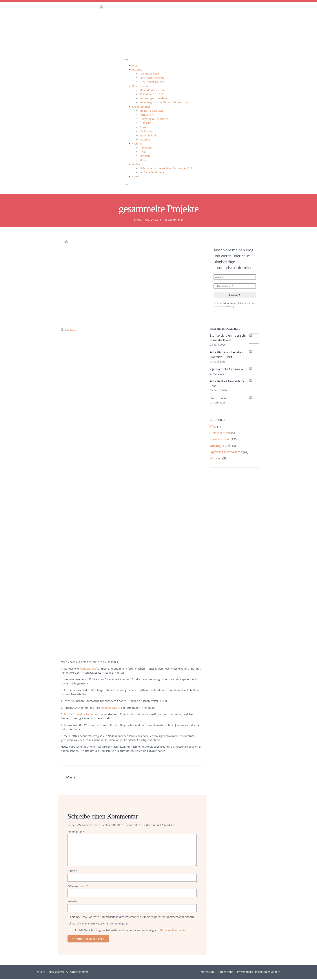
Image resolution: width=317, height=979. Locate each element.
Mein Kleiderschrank (152, 90)
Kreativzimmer (141, 106)
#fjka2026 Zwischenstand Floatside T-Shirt (227, 354)
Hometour (146, 147)
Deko (143, 127)
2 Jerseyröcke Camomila (226, 369)
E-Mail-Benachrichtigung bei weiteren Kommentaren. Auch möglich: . (130, 930)
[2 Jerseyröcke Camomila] (254, 373)
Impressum (207, 971)
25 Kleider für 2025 (151, 94)
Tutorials (145, 139)
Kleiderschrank (141, 86)
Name (72, 870)
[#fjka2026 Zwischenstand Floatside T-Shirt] (254, 356)
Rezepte (137, 69)
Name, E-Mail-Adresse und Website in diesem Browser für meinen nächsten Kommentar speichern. (133, 917)
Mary (135, 176)
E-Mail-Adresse (78, 886)
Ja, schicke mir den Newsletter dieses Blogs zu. (100, 923)
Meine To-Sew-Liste (151, 110)
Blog (135, 65)
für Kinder (146, 131)
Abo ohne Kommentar (173, 930)
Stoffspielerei (148, 135)
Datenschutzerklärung (224, 306)
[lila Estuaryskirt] (254, 402)
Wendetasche (88, 668)
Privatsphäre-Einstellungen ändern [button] (258, 971)
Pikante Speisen (149, 73)
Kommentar (76, 831)
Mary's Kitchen (56, 971)
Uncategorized (220, 446)
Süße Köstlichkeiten (152, 78)
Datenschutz (225, 971)
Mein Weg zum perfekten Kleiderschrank (165, 102)
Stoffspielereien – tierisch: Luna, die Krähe (228, 337)
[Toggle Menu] (126, 59)
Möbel (143, 160)
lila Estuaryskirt (220, 398)
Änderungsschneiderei (154, 98)
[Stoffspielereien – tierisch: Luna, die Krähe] (254, 339)
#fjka (213, 427)
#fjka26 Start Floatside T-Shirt (227, 383)
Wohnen (137, 143)
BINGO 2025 (147, 115)
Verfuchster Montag (152, 172)
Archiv (136, 164)
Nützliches (146, 123)
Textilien (145, 156)
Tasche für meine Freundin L (81, 714)
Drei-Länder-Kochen (152, 82)
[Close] (126, 184)
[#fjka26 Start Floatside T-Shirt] (254, 385)
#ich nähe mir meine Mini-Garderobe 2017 (166, 168)
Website (72, 901)
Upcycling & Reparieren (154, 119)
